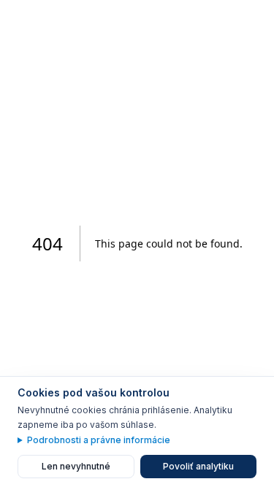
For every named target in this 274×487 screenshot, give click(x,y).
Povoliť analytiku (198, 466)
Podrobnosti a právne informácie (98, 439)
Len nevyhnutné (76, 466)
